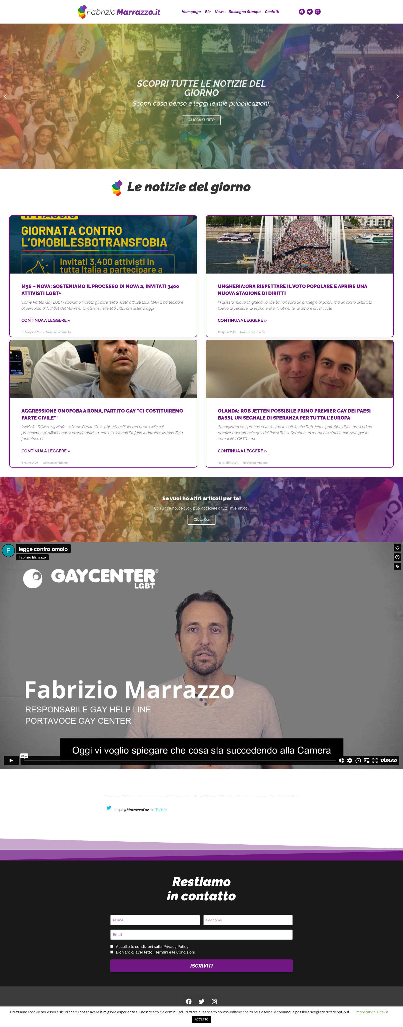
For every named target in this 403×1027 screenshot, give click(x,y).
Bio (208, 12)
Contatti (272, 12)
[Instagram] (318, 12)
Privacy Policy (175, 946)
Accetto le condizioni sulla (152, 946)
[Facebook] (302, 12)
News (220, 12)
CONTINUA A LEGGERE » (45, 320)
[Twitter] (310, 12)
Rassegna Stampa (245, 12)
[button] (5, 96)
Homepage (191, 12)
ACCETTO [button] (201, 1019)
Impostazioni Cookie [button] (371, 1012)
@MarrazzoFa (135, 810)
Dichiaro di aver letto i (155, 952)
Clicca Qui (201, 519)
